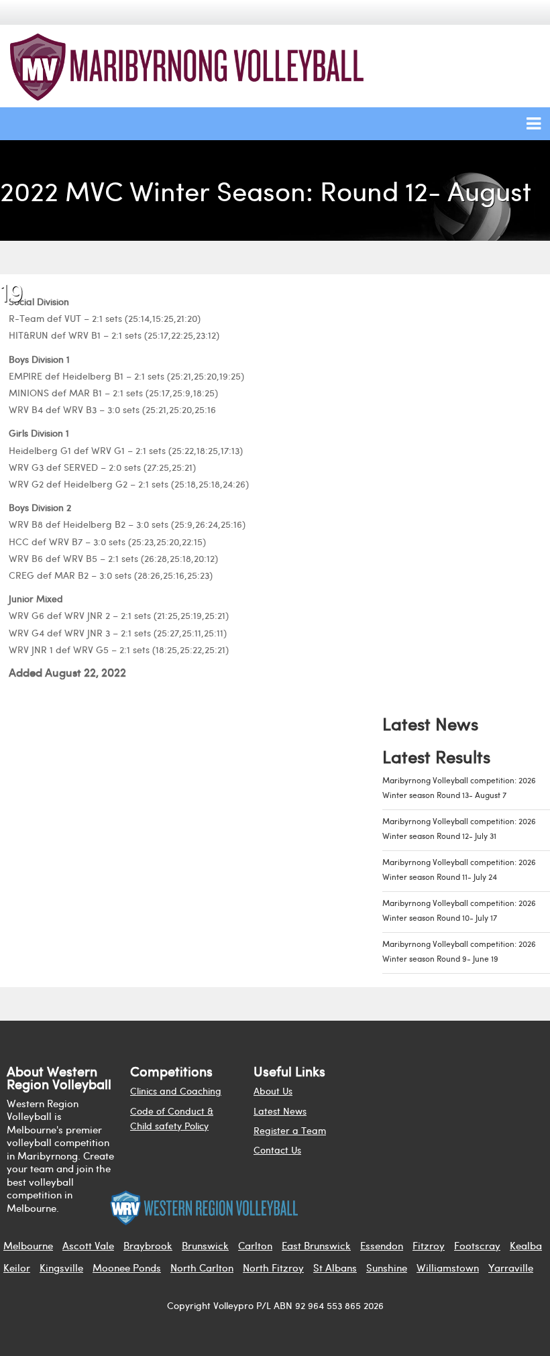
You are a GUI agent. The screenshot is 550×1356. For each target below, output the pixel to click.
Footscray (477, 1245)
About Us (273, 1090)
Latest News (280, 1111)
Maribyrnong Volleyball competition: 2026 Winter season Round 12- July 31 (459, 828)
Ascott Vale (88, 1245)
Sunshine (386, 1267)
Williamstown (448, 1267)
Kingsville (61, 1267)
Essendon (381, 1245)
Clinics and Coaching (175, 1090)
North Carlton (201, 1267)
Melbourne (28, 1245)
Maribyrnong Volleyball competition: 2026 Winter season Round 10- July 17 (459, 910)
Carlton (255, 1245)
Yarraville (510, 1267)
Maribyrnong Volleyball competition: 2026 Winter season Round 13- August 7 (459, 788)
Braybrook (147, 1245)
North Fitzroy (273, 1267)
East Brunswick (316, 1245)
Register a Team (290, 1130)
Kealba (526, 1245)
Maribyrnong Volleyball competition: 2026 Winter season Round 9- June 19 (459, 951)
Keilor (16, 1267)
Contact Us (277, 1149)
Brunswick (205, 1245)
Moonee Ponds (127, 1267)
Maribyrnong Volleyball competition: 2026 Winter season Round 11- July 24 (459, 869)
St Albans (335, 1267)
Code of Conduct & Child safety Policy (171, 1118)
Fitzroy (428, 1245)
